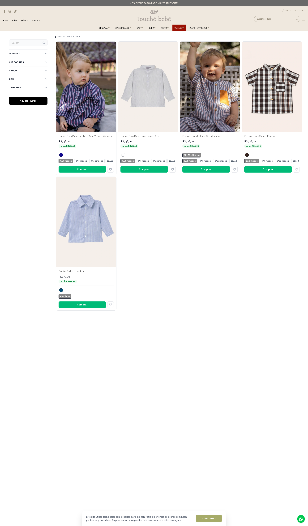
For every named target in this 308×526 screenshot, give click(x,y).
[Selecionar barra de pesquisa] (297, 19)
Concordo (208, 518)
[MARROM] (246, 154)
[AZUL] (61, 290)
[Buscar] (44, 42)
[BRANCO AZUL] (123, 154)
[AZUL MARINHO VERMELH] (61, 154)
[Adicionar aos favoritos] (110, 169)
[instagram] (10, 11)
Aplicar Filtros (28, 101)
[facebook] (5, 11)
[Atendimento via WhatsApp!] (301, 519)
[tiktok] (15, 11)
